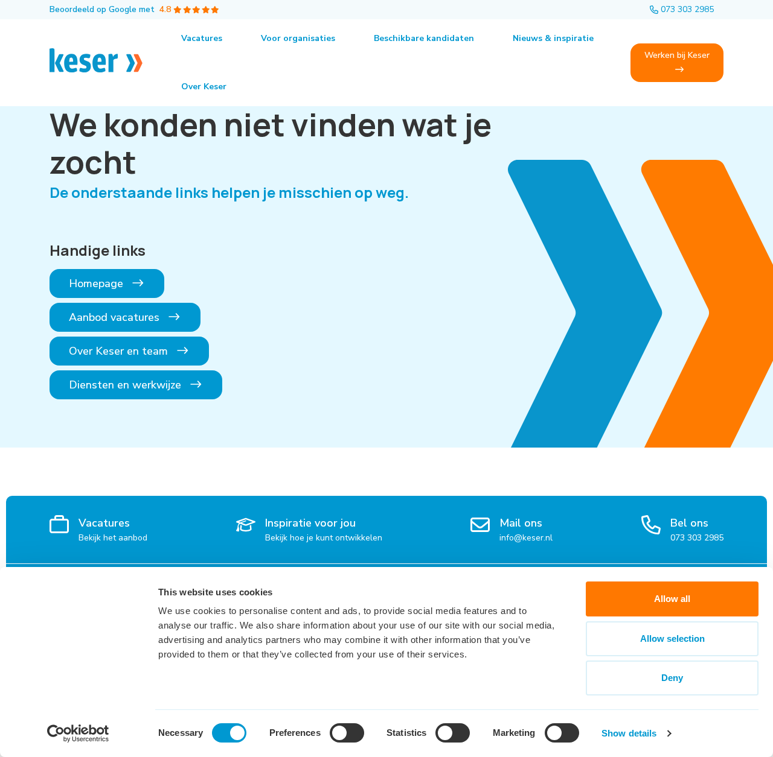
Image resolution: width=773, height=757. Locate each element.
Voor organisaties (298, 38)
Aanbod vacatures (115, 317)
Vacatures (201, 38)
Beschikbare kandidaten (424, 38)
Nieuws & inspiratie (553, 38)
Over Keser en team (120, 351)
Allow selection (672, 638)
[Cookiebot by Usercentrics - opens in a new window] (78, 733)
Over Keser (203, 86)
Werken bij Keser (677, 55)
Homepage (97, 283)
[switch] (347, 733)
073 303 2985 (687, 9)
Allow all (672, 599)
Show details (628, 733)
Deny (672, 678)
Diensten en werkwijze (126, 385)
